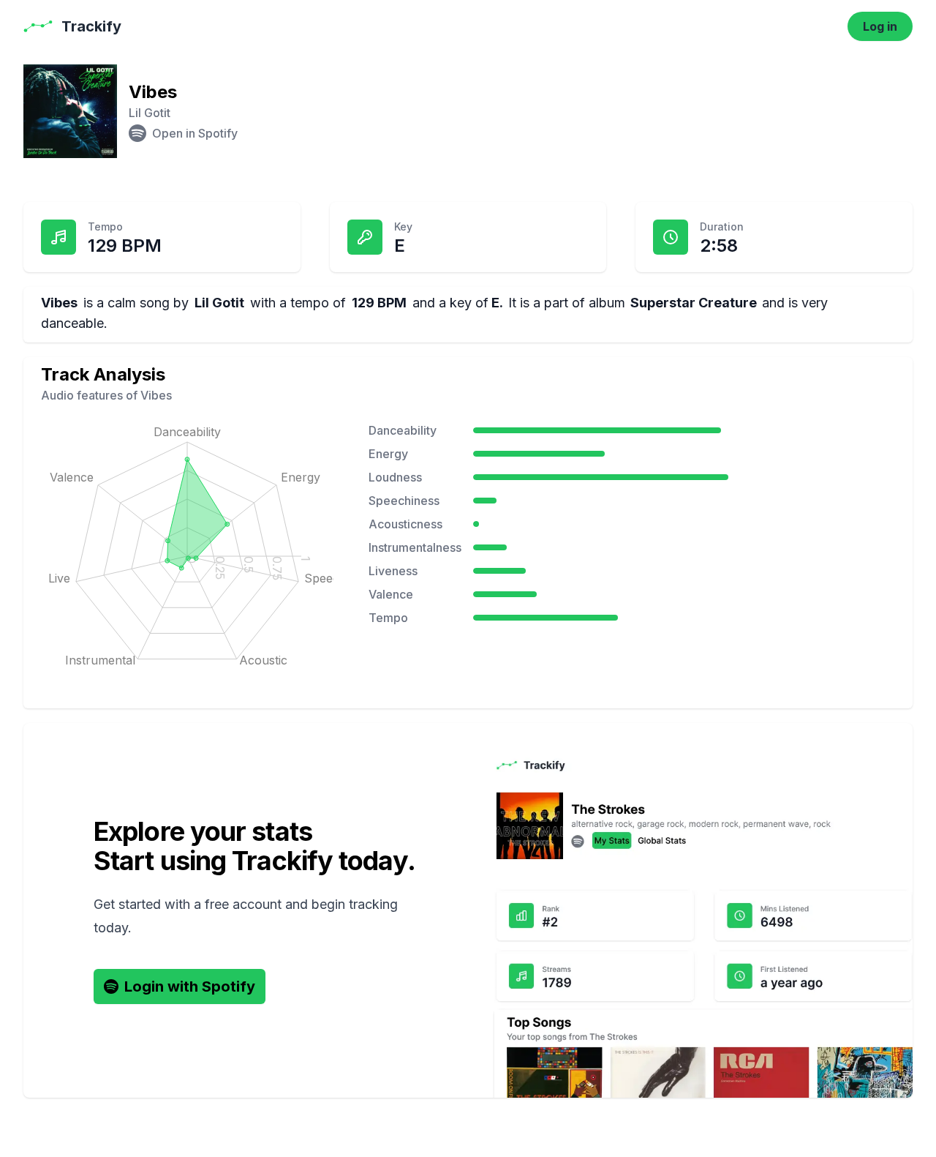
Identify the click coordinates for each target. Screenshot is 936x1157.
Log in (880, 26)
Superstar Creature (693, 302)
